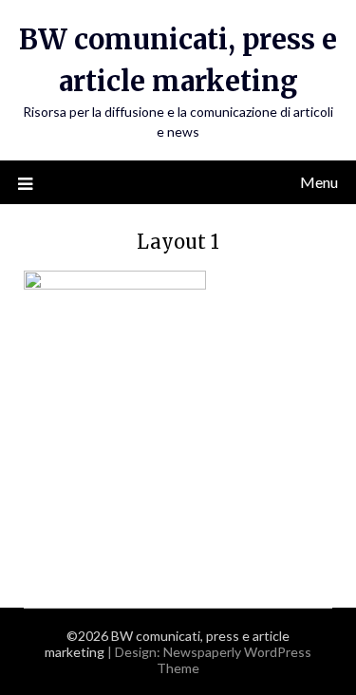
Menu (319, 182)
